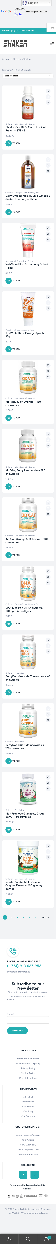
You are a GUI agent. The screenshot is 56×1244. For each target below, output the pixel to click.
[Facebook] (23, 1175)
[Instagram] (34, 1175)
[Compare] (48, 96)
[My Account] (9, 1239)
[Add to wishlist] (48, 91)
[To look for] (28, 1239)
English (32, 2)
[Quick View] (48, 102)
